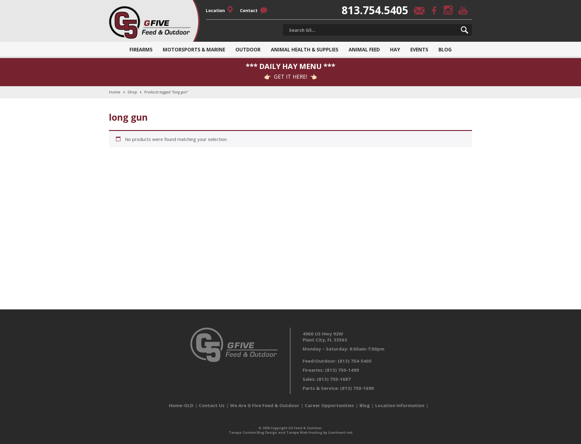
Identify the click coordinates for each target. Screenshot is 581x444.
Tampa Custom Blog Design (253, 432)
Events (419, 49)
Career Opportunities (329, 405)
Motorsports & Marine (194, 49)
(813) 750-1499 (342, 370)
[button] (464, 30)
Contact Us (212, 405)
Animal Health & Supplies (304, 49)
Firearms (141, 49)
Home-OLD (181, 405)
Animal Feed (364, 49)
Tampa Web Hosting (304, 432)
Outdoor (248, 49)
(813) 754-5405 (355, 361)
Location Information (399, 405)
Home (114, 92)
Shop (132, 92)
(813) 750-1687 (334, 379)
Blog (445, 49)
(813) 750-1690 (357, 388)
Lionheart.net (340, 432)
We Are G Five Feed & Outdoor (264, 405)
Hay (395, 49)
